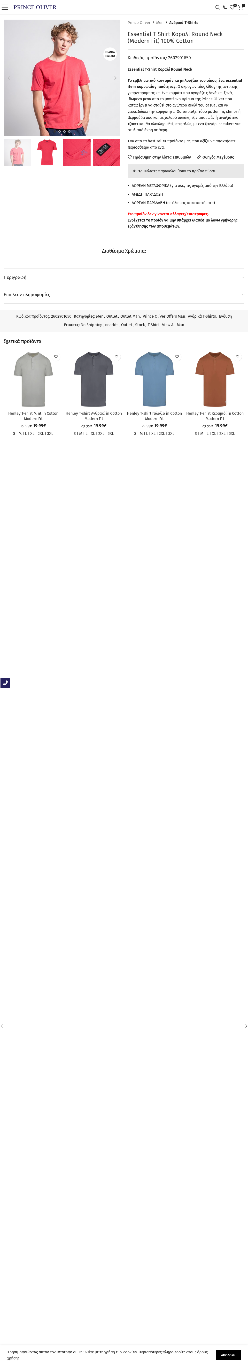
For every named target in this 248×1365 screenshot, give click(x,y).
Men (159, 22)
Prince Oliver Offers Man (164, 316)
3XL (50, 433)
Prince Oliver (139, 22)
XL (32, 433)
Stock (140, 324)
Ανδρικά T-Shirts (183, 22)
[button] (8, 78)
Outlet (111, 316)
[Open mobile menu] (6, 7)
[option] (55, 131)
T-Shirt (153, 324)
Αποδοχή (228, 1355)
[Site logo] (35, 7)
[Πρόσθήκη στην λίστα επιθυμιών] (56, 357)
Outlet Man (130, 316)
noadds (111, 324)
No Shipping (91, 324)
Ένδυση (225, 316)
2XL (41, 433)
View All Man (173, 324)
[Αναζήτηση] (219, 7)
